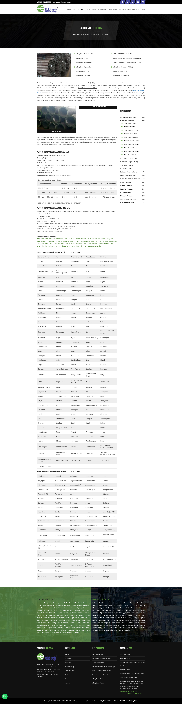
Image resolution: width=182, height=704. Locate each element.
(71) (144, 172)
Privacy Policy (133, 701)
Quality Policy (69, 667)
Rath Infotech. (108, 701)
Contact (135, 9)
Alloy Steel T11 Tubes (131, 141)
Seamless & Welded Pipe (128, 677)
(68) (143, 117)
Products (68, 662)
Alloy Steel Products (86, 34)
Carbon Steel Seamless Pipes (102, 671)
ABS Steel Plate (97, 654)
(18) (144, 203)
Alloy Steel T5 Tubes (131, 134)
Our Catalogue (125, 654)
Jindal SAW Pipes (98, 662)
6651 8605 (138, 693)
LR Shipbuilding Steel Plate (101, 658)
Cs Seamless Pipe (126, 669)
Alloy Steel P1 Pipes (99, 679)
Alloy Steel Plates (126, 168)
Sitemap (68, 683)
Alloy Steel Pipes (130, 123)
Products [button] (85, 9)
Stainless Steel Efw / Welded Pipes (132, 673)
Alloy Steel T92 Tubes (131, 155)
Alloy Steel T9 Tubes (131, 137)
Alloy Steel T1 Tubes (131, 130)
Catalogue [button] (112, 9)
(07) (143, 182)
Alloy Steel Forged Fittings (129, 162)
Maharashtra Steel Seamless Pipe (103, 667)
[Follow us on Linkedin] (132, 2)
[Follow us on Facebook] (122, 2)
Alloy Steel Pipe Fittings (128, 158)
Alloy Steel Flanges (126, 165)
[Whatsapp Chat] (5, 696)
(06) (143, 199)
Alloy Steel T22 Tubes (131, 148)
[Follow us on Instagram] (142, 2)
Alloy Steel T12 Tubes (131, 144)
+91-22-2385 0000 (44, 2)
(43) (143, 121)
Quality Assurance (99, 9)
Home (69, 9)
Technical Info (69, 671)
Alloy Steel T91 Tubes (131, 151)
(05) (143, 175)
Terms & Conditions (121, 701)
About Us (76, 9)
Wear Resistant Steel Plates (101, 675)
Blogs (143, 9)
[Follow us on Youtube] (137, 2)
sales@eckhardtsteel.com (63, 2)
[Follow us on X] (127, 2)
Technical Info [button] (125, 9)
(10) (144, 179)
